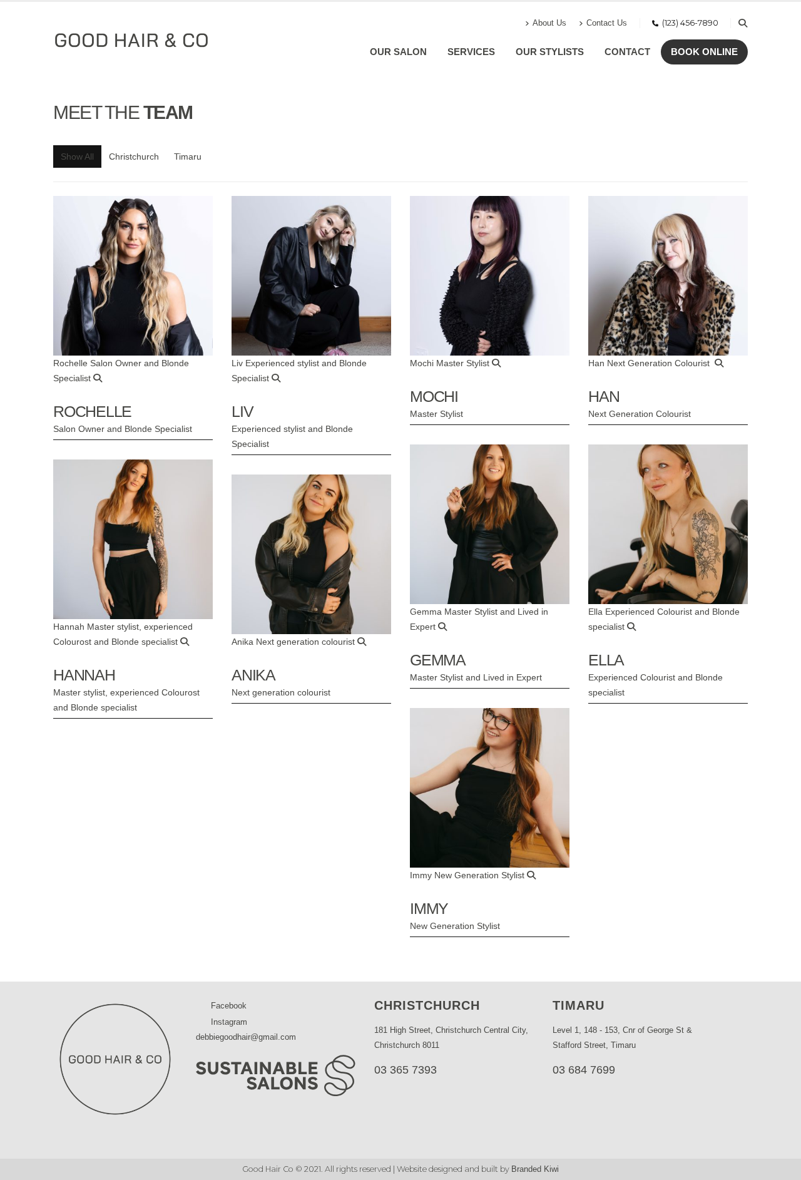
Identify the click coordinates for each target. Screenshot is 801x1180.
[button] (742, 23)
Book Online (704, 51)
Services (471, 51)
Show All (77, 156)
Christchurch (134, 156)
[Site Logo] (131, 40)
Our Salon (398, 51)
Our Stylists (550, 51)
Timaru (188, 156)
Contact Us (606, 23)
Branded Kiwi (535, 1169)
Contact (627, 51)
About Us (549, 23)
